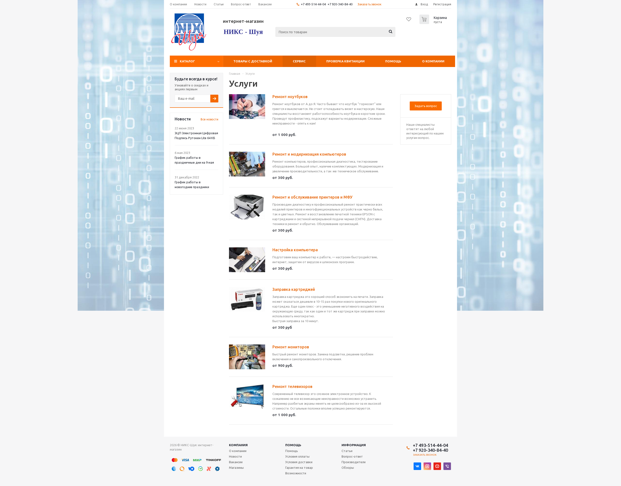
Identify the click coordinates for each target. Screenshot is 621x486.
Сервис (299, 61)
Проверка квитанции (345, 61)
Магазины (236, 467)
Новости (235, 456)
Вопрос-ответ (352, 456)
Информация (354, 445)
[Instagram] (427, 466)
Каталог (187, 61)
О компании (433, 61)
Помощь (393, 61)
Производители (354, 462)
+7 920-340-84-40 (339, 4)
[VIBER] (447, 466)
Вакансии (236, 462)
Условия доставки (298, 462)
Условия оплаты (297, 456)
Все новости (209, 119)
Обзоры (348, 467)
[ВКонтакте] (417, 466)
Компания (238, 445)
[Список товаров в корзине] (433, 22)
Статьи (347, 450)
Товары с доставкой (252, 61)
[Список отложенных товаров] (409, 21)
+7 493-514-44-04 (313, 4)
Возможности (295, 473)
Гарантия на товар (299, 467)
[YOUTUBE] (437, 466)
